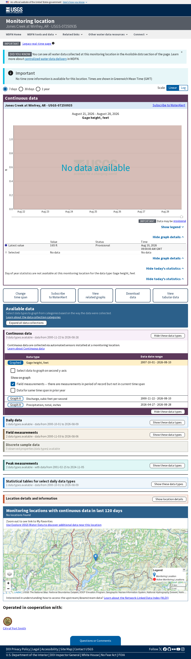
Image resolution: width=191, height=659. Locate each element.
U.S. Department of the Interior (27, 655)
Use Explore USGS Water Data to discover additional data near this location (53, 525)
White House (90, 655)
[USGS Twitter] (160, 650)
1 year (46, 89)
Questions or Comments (95, 640)
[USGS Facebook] (165, 650)
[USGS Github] (169, 650)
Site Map (66, 649)
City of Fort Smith (14, 628)
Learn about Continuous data (26, 348)
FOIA (121, 655)
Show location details (169, 499)
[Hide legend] (184, 570)
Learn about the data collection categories (33, 317)
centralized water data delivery (46, 59)
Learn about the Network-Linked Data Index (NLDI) (136, 598)
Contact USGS (83, 649)
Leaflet (17, 592)
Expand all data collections (26, 323)
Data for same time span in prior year (41, 390)
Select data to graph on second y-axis (42, 371)
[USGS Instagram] (183, 650)
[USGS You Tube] (178, 650)
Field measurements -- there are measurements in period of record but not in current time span (81, 384)
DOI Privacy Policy (18, 649)
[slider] (181, 216)
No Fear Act (108, 655)
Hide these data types (168, 335)
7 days (13, 89)
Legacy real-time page (37, 43)
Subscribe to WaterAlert (169, 105)
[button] (95, 557)
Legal (35, 649)
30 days (29, 89)
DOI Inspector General (65, 655)
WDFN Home (13, 34)
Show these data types (167, 422)
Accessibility (49, 649)
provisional (179, 221)
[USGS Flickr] (174, 650)
